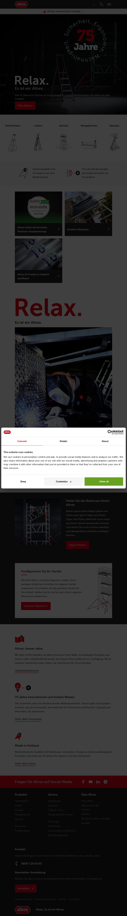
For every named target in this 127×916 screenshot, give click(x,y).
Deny (23, 481)
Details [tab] (63, 441)
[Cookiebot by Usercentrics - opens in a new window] (109, 432)
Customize (62, 481)
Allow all (104, 481)
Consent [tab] (22, 441)
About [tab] (105, 441)
